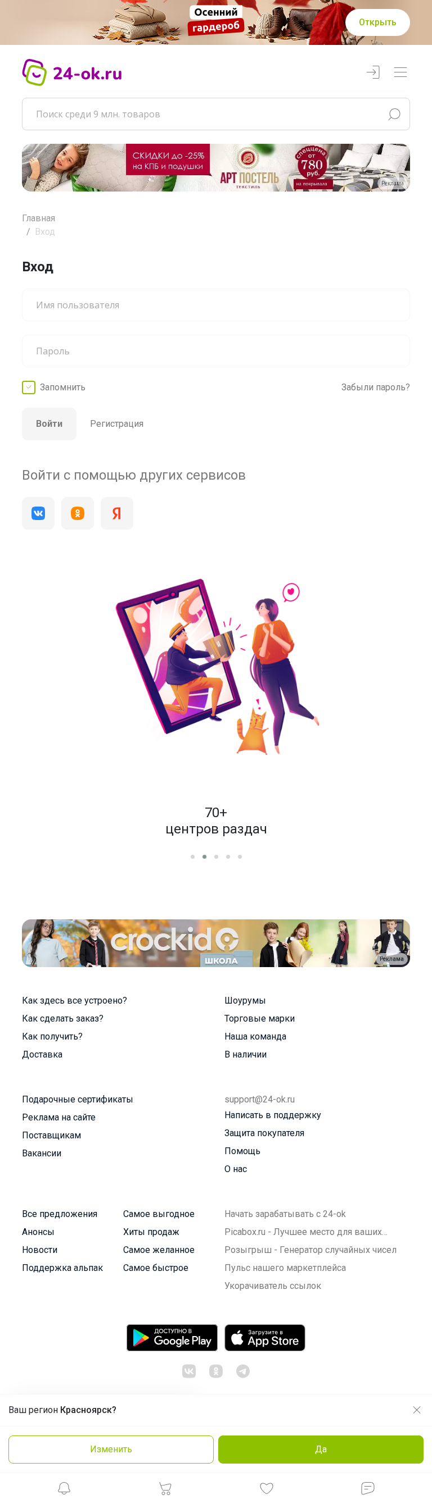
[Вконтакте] (38, 513)
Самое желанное (159, 1250)
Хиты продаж (151, 1232)
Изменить (111, 1449)
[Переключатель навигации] (400, 73)
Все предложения (59, 1214)
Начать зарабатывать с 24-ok (285, 1214)
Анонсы (38, 1232)
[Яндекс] (117, 513)
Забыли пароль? (375, 387)
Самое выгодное (159, 1214)
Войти (49, 423)
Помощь (242, 1151)
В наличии (245, 1054)
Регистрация (116, 423)
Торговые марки (259, 1018)
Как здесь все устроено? (74, 1000)
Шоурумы (245, 1000)
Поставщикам (51, 1135)
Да (321, 1449)
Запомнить (63, 387)
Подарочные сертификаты (77, 1099)
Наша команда (255, 1036)
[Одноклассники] (77, 513)
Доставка (42, 1054)
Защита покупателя (264, 1133)
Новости (39, 1250)
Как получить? (52, 1036)
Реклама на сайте (59, 1117)
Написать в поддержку (272, 1115)
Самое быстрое (155, 1268)
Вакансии (41, 1153)
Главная (38, 218)
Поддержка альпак (62, 1268)
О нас (235, 1169)
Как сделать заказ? (63, 1018)
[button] (64, 1491)
